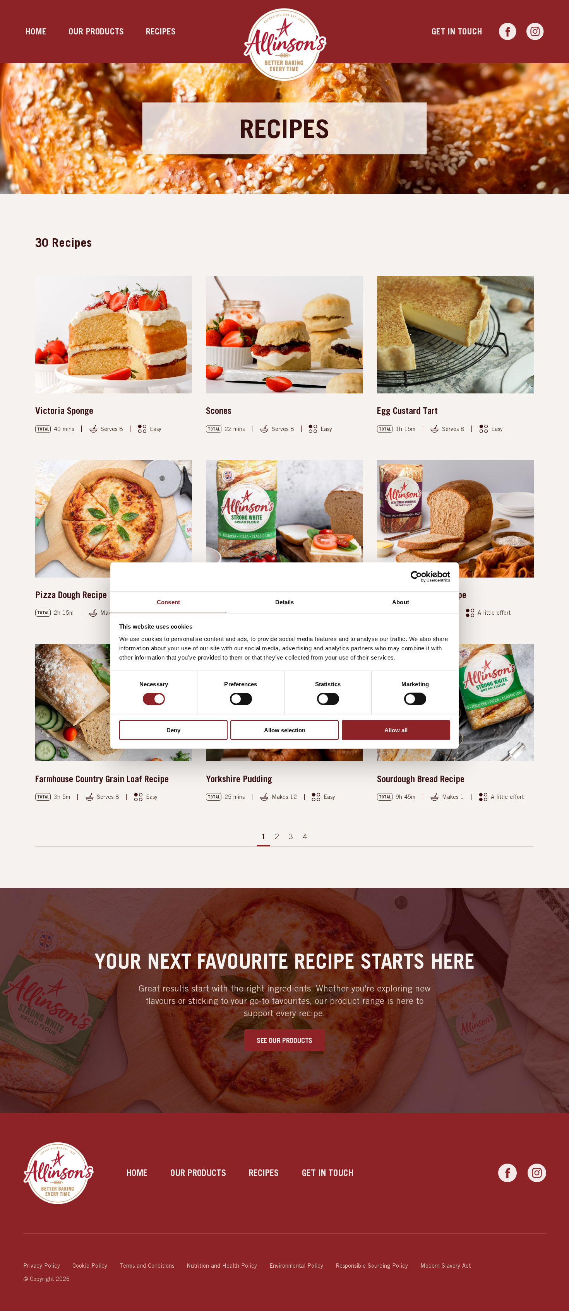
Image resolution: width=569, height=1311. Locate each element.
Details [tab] (284, 601)
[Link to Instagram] (535, 32)
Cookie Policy (89, 1265)
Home (35, 31)
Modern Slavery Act (445, 1265)
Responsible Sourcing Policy (372, 1265)
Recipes (161, 31)
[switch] (241, 699)
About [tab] (400, 601)
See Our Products (284, 1040)
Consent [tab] (168, 601)
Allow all (396, 729)
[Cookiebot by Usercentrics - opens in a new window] (416, 577)
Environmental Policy (296, 1265)
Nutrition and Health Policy (222, 1265)
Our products (96, 31)
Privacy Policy (41, 1265)
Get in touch (457, 31)
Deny (173, 729)
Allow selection (284, 729)
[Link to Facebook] (507, 32)
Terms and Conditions (147, 1265)
